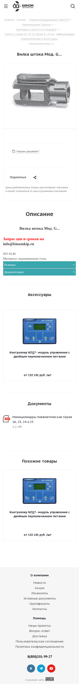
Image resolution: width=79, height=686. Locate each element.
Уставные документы (39, 598)
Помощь (39, 618)
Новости (39, 583)
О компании (39, 575)
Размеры (10, 264)
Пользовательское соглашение (39, 641)
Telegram (41, 668)
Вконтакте (31, 668)
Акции (39, 588)
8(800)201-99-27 (39, 657)
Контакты (39, 609)
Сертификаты (39, 604)
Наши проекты (39, 626)
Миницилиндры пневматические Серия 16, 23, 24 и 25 (42, 419)
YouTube (51, 668)
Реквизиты (39, 593)
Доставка (39, 636)
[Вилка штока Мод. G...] (39, 92)
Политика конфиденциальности (39, 646)
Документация (13, 272)
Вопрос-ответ (39, 631)
